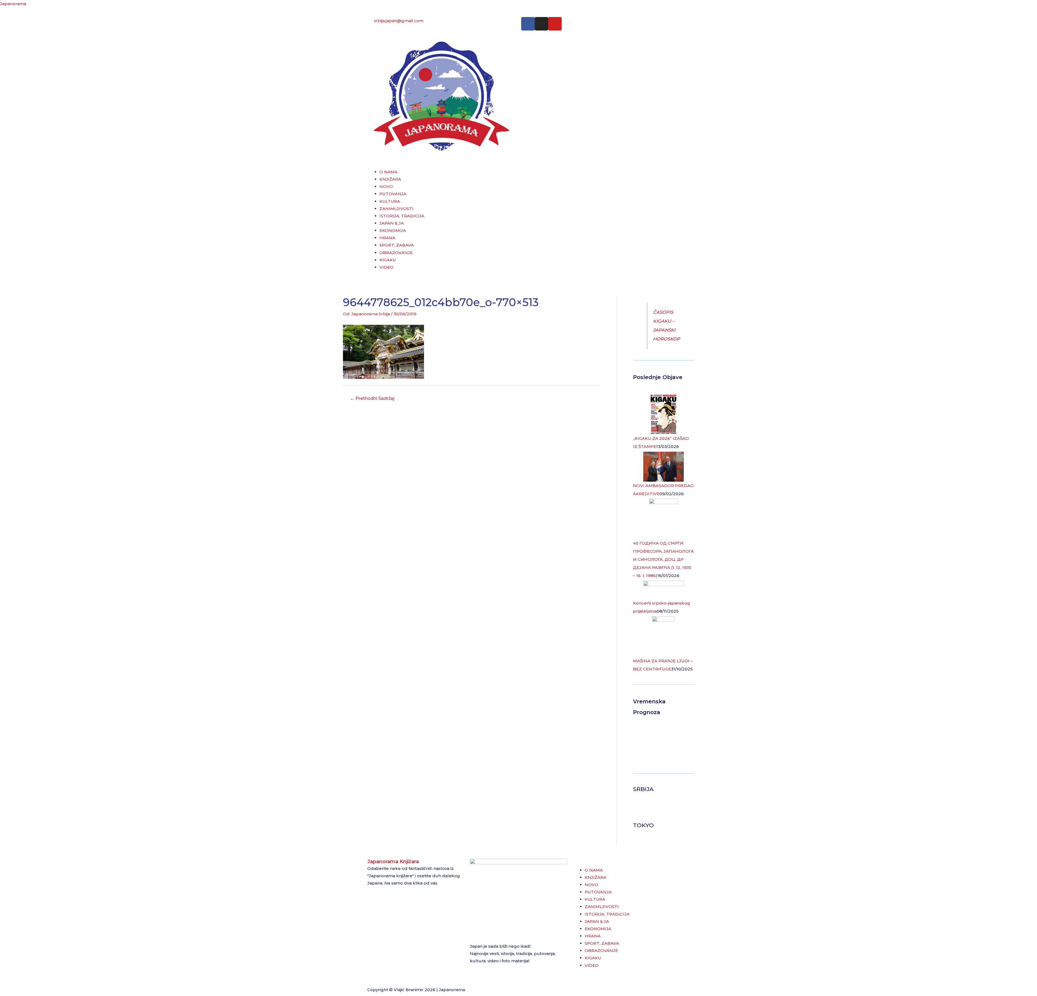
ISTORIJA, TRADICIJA (401, 215)
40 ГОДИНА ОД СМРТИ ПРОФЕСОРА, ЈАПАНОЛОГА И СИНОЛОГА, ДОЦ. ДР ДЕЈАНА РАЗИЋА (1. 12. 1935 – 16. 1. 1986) (663, 559)
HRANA (387, 237)
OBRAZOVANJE (396, 252)
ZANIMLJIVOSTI (396, 208)
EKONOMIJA (392, 230)
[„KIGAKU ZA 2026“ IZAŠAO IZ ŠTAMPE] (663, 413)
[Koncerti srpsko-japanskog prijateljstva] (663, 589)
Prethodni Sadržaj (372, 398)
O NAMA (388, 171)
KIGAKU (387, 259)
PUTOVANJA (392, 193)
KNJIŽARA (390, 179)
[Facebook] (528, 24)
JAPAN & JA (391, 223)
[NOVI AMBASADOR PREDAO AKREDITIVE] (663, 466)
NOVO (386, 186)
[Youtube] (555, 24)
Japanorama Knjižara (393, 862)
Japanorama (13, 3)
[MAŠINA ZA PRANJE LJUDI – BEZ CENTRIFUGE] (663, 636)
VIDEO (386, 267)
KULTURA (389, 201)
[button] (518, 164)
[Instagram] (541, 24)
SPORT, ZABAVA (396, 245)
